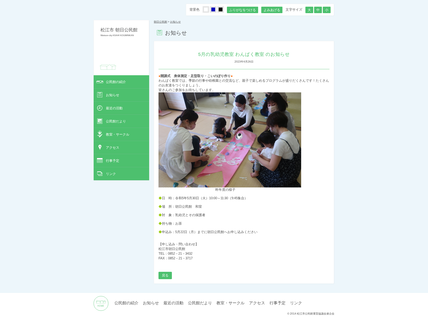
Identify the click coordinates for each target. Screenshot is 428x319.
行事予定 (112, 161)
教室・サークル (117, 134)
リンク (111, 174)
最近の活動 (114, 108)
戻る (165, 275)
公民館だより (116, 121)
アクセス (112, 147)
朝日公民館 (160, 21)
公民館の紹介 (116, 82)
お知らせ (112, 95)
